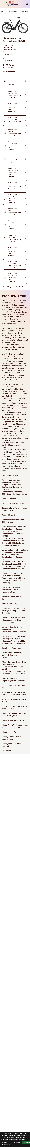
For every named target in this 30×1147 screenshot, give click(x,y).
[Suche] (27, 4)
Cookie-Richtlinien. (20, 1139)
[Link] (3, 4)
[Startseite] (2, 11)
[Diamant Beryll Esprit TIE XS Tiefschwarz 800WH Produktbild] (15, 25)
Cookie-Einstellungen (6, 1143)
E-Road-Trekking (11, 11)
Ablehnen (17, 1143)
